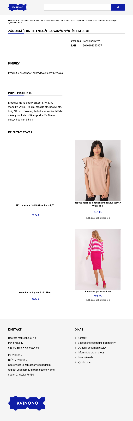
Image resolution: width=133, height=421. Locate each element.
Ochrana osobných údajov (92, 347)
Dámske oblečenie (48, 20)
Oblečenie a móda (28, 20)
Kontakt (82, 337)
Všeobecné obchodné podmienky (97, 342)
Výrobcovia (84, 362)
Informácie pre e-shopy (91, 352)
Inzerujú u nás (85, 357)
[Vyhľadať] (118, 7)
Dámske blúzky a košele (70, 20)
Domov (14, 20)
